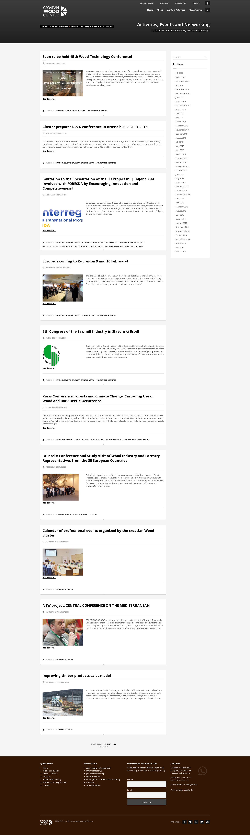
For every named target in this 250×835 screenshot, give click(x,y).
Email (129, 790)
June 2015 (180, 215)
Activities (61, 242)
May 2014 (180, 247)
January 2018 (181, 162)
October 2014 (181, 235)
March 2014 (181, 251)
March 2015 (181, 219)
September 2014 (183, 239)
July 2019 (179, 113)
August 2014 (181, 243)
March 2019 (181, 121)
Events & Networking (81, 111)
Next (109, 744)
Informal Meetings (94, 770)
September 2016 (183, 194)
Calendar (76, 163)
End (114, 744)
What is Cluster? (50, 773)
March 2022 (181, 77)
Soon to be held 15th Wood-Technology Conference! (87, 56)
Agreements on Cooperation (98, 768)
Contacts (196, 3)
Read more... (49, 99)
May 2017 (180, 178)
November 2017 (182, 166)
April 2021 (180, 85)
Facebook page (207, 3)
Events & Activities (175, 10)
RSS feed (196, 822)
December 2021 (182, 81)
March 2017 (181, 182)
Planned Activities (59, 26)
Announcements (64, 111)
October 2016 (181, 190)
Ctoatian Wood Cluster (69, 247)
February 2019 (182, 125)
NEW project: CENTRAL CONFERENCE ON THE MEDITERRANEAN (96, 605)
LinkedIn (202, 822)
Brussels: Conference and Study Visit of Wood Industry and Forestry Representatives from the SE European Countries (101, 458)
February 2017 (182, 186)
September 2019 (183, 105)
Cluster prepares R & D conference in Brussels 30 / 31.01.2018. (95, 126)
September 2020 (183, 93)
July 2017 (179, 174)
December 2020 (182, 89)
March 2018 (181, 154)
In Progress (114, 242)
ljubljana (139, 247)
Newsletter (164, 3)
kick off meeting (127, 247)
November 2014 (182, 231)
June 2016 (180, 198)
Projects (140, 242)
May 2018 (180, 146)
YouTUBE (207, 822)
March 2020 (181, 101)
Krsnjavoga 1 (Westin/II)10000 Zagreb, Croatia (181, 772)
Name (130, 779)
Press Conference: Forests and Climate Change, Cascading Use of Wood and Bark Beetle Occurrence (98, 398)
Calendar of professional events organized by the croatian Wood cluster (98, 533)
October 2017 (181, 170)
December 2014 (182, 227)
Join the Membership (95, 773)
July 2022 (179, 73)
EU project (85, 247)
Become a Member (147, 3)
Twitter (190, 822)
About (159, 10)
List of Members (93, 776)
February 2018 (182, 158)
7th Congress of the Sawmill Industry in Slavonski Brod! (91, 331)
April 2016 (180, 202)
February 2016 (182, 206)
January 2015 (181, 223)
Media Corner (194, 10)
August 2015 (181, 211)
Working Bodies (93, 785)
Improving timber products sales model (77, 675)
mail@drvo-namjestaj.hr (187, 784)
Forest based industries (108, 247)
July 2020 (179, 97)
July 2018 (179, 142)
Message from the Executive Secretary (103, 779)
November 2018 (182, 129)
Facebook (184, 822)
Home (150, 10)
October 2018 (181, 134)
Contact (46, 785)
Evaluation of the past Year (55, 782)
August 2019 (181, 109)
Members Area (180, 3)
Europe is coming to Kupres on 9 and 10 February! (85, 261)
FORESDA (94, 247)
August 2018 (181, 138)
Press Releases (144, 440)
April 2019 (180, 117)
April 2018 (180, 150)
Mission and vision (51, 770)
